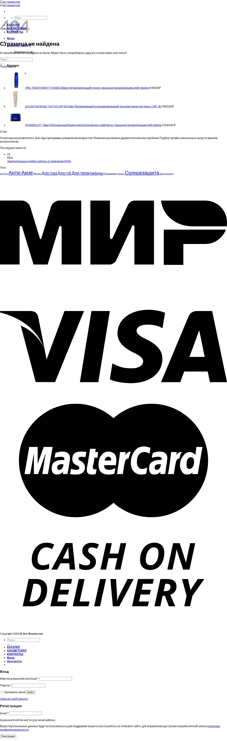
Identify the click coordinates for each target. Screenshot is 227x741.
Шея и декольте (166, 174)
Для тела (80, 172)
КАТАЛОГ (13, 647)
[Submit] (1, 64)
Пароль (6, 685)
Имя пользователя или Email (19, 678)
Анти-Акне (21, 172)
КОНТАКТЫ (15, 654)
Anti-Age (4, 174)
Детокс (37, 173)
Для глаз (49, 173)
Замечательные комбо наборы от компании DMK (39, 161)
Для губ (64, 173)
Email (4, 713)
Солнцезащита (142, 173)
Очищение (110, 173)
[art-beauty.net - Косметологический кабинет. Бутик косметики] (10, 3)
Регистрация (8, 736)
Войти (31, 692)
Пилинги (120, 174)
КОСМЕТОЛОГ (17, 650)
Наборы (96, 173)
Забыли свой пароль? (14, 698)
